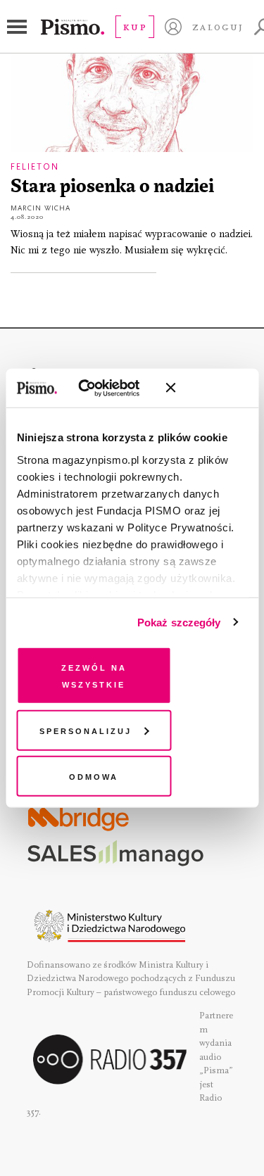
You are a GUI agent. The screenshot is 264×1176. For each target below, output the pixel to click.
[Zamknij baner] (207, 388)
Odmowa (93, 776)
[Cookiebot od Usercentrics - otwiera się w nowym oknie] (98, 388)
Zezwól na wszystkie (94, 675)
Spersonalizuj (85, 729)
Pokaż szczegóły (179, 622)
